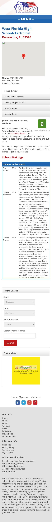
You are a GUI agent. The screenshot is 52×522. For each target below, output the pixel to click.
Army (4, 423)
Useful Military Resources (13, 468)
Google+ (29, 402)
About (4, 420)
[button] (23, 56)
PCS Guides (7, 431)
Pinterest (35, 402)
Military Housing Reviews (13, 463)
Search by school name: (14, 330)
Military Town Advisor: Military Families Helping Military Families (26, 7)
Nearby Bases (10, 114)
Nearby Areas (10, 108)
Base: (6, 308)
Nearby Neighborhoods (15, 102)
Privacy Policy (8, 447)
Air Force (6, 426)
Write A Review (9, 436)
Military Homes (9, 471)
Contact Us (36, 397)
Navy (4, 428)
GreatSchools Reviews (14, 96)
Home (14, 397)
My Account (24, 397)
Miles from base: (11, 319)
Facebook (18, 402)
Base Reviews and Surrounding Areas (18, 461)
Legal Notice (7, 452)
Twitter (23, 402)
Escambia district (18, 133)
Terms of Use (8, 450)
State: (6, 297)
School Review (10, 91)
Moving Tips (7, 433)
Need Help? (7, 444)
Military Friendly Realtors (13, 466)
